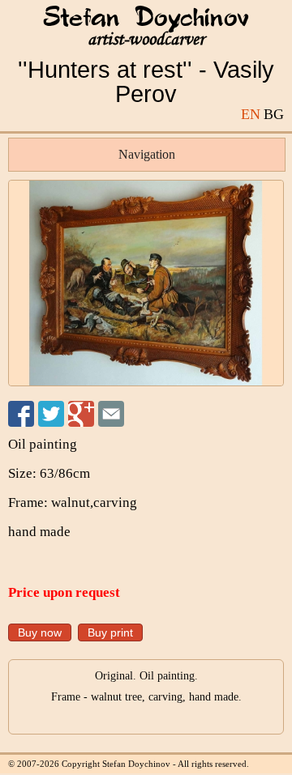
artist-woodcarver (146, 39)
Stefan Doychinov (146, 18)
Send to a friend (111, 414)
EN (250, 114)
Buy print (110, 632)
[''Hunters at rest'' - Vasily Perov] (146, 283)
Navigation (146, 154)
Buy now (40, 632)
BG (274, 114)
